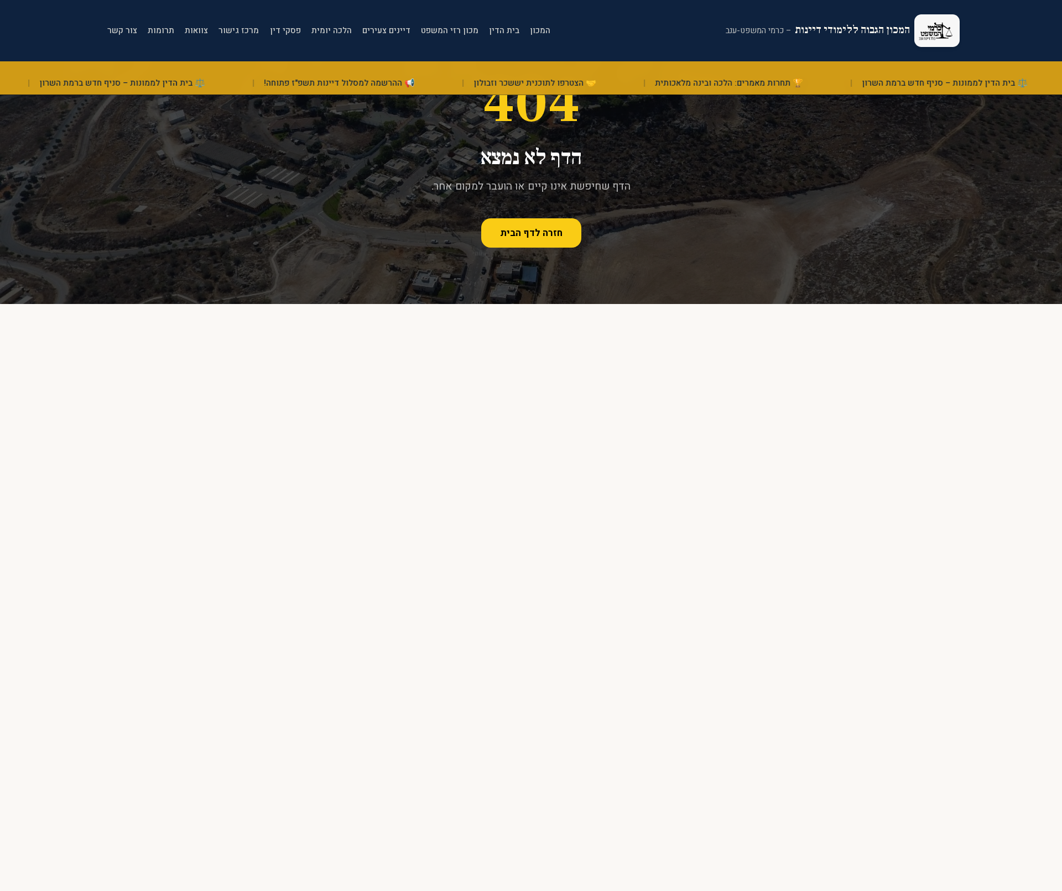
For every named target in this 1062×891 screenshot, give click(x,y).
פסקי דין (285, 30)
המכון (540, 30)
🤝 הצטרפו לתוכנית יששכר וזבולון (565, 83)
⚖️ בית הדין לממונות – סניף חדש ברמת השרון (152, 83)
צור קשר (122, 30)
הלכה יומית (331, 30)
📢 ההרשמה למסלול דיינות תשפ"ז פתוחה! (369, 83)
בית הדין (504, 30)
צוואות (196, 30)
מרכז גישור (238, 30)
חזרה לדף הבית (531, 233)
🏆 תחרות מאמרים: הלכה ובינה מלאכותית (759, 83)
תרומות (161, 30)
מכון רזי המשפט (449, 30)
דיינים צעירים (386, 30)
